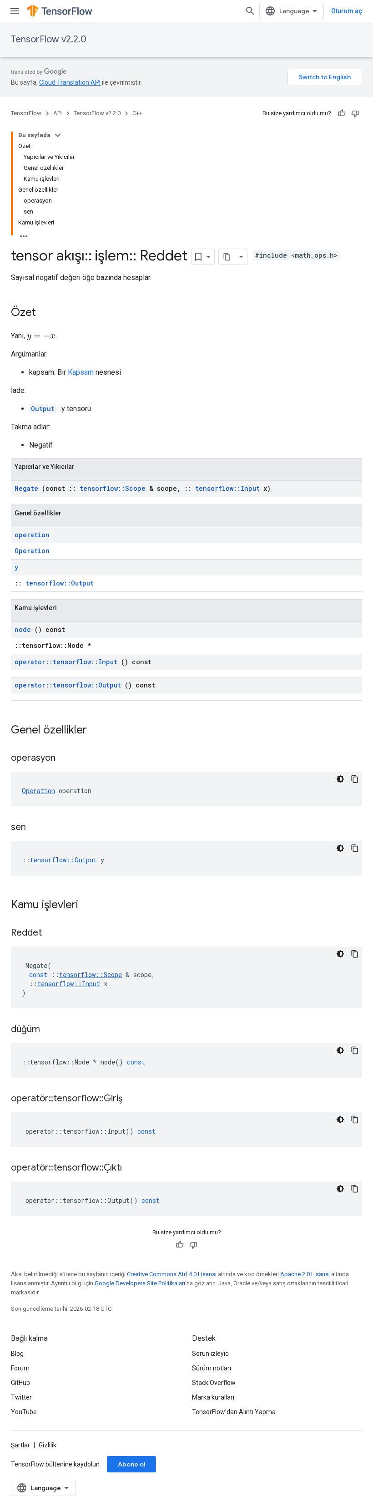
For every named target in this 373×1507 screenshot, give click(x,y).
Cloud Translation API (70, 82)
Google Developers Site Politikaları (140, 1283)
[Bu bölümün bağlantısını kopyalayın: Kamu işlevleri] (90, 905)
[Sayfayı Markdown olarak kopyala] (227, 257)
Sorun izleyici (211, 1353)
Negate (26, 488)
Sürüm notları (211, 1368)
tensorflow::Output (59, 583)
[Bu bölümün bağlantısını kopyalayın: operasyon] (67, 758)
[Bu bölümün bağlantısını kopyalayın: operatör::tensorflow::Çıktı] (133, 1168)
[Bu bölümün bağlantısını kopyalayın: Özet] (45, 313)
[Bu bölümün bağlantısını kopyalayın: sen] (37, 827)
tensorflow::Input (227, 488)
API (57, 113)
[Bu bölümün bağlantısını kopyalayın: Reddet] (53, 933)
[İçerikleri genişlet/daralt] (57, 135)
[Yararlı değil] (355, 113)
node (23, 629)
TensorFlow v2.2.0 (48, 39)
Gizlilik (47, 1445)
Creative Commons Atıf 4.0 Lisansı (172, 1274)
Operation (32, 550)
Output (43, 408)
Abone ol (131, 1464)
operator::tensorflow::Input (66, 661)
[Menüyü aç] (14, 11)
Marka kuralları (213, 1397)
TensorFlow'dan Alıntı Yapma (234, 1411)
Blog (17, 1353)
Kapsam (81, 372)
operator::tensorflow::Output (68, 685)
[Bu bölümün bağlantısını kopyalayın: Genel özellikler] (99, 730)
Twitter (21, 1397)
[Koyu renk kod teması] (340, 779)
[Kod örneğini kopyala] (355, 779)
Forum (20, 1368)
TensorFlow (26, 113)
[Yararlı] (341, 113)
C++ (137, 113)
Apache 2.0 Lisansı (305, 1274)
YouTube (24, 1411)
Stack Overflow (214, 1382)
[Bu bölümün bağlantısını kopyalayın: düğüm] (51, 1029)
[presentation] (41, 336)
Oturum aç (346, 11)
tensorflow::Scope (113, 488)
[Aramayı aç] (250, 10)
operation (32, 534)
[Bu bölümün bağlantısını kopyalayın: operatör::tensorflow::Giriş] (134, 1099)
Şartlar (20, 1445)
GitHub (20, 1382)
